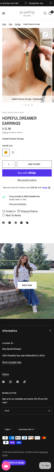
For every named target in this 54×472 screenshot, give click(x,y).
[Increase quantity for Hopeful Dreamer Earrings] (13, 164)
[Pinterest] (16, 222)
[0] (50, 13)
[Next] (31, 105)
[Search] (45, 13)
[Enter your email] (49, 411)
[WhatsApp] (22, 222)
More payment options (27, 180)
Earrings (17, 24)
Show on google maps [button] (11, 362)
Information (9, 331)
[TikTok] (26, 381)
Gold (5, 152)
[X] (10, 222)
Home (4, 24)
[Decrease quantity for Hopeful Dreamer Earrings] (4, 164)
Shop (10, 24)
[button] (27, 285)
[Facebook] (4, 222)
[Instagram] (12, 382)
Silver (12, 152)
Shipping (5, 132)
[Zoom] (45, 34)
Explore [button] (5, 374)
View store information (17, 204)
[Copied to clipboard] (28, 222)
